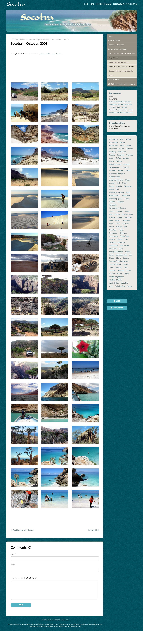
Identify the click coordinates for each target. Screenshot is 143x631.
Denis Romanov (115, 164)
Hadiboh (120, 202)
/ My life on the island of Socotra (57, 39)
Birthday (129, 149)
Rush (121, 249)
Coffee (118, 158)
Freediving (126, 195)
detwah (126, 164)
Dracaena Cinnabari (117, 174)
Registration (118, 308)
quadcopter (113, 245)
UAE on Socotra (115, 274)
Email (13, 564)
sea (130, 255)
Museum (125, 224)
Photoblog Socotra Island (119, 62)
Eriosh (124, 183)
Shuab (111, 258)
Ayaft (122, 145)
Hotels (117, 214)
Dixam (127, 170)
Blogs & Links (113, 58)
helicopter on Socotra (117, 208)
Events (119, 186)
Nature (119, 227)
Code (30, 578)
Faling (111, 189)
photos (112, 239)
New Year (113, 230)
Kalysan (112, 217)
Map (111, 220)
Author (13, 554)
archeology (113, 142)
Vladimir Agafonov (116, 277)
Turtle (128, 270)
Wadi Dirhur (114, 283)
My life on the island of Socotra (121, 66)
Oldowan (123, 233)
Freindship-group (116, 199)
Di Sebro (112, 170)
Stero (111, 267)
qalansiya (121, 242)
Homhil (120, 211)
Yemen (129, 286)
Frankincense (114, 195)
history (112, 211)
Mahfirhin (128, 217)
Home (86, 4)
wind (111, 286)
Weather (124, 283)
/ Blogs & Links (40, 39)
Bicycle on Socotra (116, 149)
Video (126, 274)
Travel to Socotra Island (117, 49)
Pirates (119, 239)
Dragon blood (114, 177)
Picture (36, 578)
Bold (13, 578)
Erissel (111, 186)
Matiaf (117, 220)
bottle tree (122, 152)
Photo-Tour (124, 236)
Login (118, 301)
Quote (27, 578)
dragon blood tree (116, 180)
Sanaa (111, 255)
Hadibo (112, 202)
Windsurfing (120, 286)
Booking (112, 152)
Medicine (126, 220)
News (92, 4)
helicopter (113, 205)
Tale (125, 267)
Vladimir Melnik (115, 280)
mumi (111, 224)
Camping (120, 155)
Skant (118, 258)
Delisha (119, 161)
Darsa (111, 161)
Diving (120, 170)
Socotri (126, 264)
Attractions (113, 145)
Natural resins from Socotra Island (121, 53)
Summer (119, 267)
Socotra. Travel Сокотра (118, 261)
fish (117, 189)
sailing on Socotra (116, 252)
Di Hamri (125, 167)
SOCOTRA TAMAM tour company (125, 4)
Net (125, 227)
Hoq (111, 214)
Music (111, 227)
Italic (16, 578)
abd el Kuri (113, 139)
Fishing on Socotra (116, 192)
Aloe (121, 139)
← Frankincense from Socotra (22, 530)
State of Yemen (114, 40)
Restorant (113, 249)
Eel (118, 183)
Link (33, 578)
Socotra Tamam (115, 264)
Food (128, 192)
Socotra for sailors (103, 4)
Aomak (128, 139)
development (114, 167)
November (113, 233)
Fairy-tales (128, 186)
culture (126, 158)
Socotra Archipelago (116, 45)
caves (111, 158)
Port (126, 239)
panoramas (113, 236)
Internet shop (127, 214)
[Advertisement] (37, 521)
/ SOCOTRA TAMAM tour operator (23, 39)
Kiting (120, 217)
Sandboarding (121, 255)
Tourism (112, 270)
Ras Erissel (124, 245)
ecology (112, 183)
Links (111, 75)
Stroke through (22, 578)
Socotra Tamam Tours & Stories (121, 71)
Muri (118, 224)
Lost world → (93, 530)
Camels (112, 155)
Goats (127, 199)
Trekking (121, 270)
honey (127, 211)
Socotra (126, 258)
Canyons (129, 155)
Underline (19, 578)
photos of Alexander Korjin (50, 54)
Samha (128, 252)
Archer (122, 142)
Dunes (127, 180)
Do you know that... (117, 123)
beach (129, 145)
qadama (112, 242)
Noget (121, 230)
